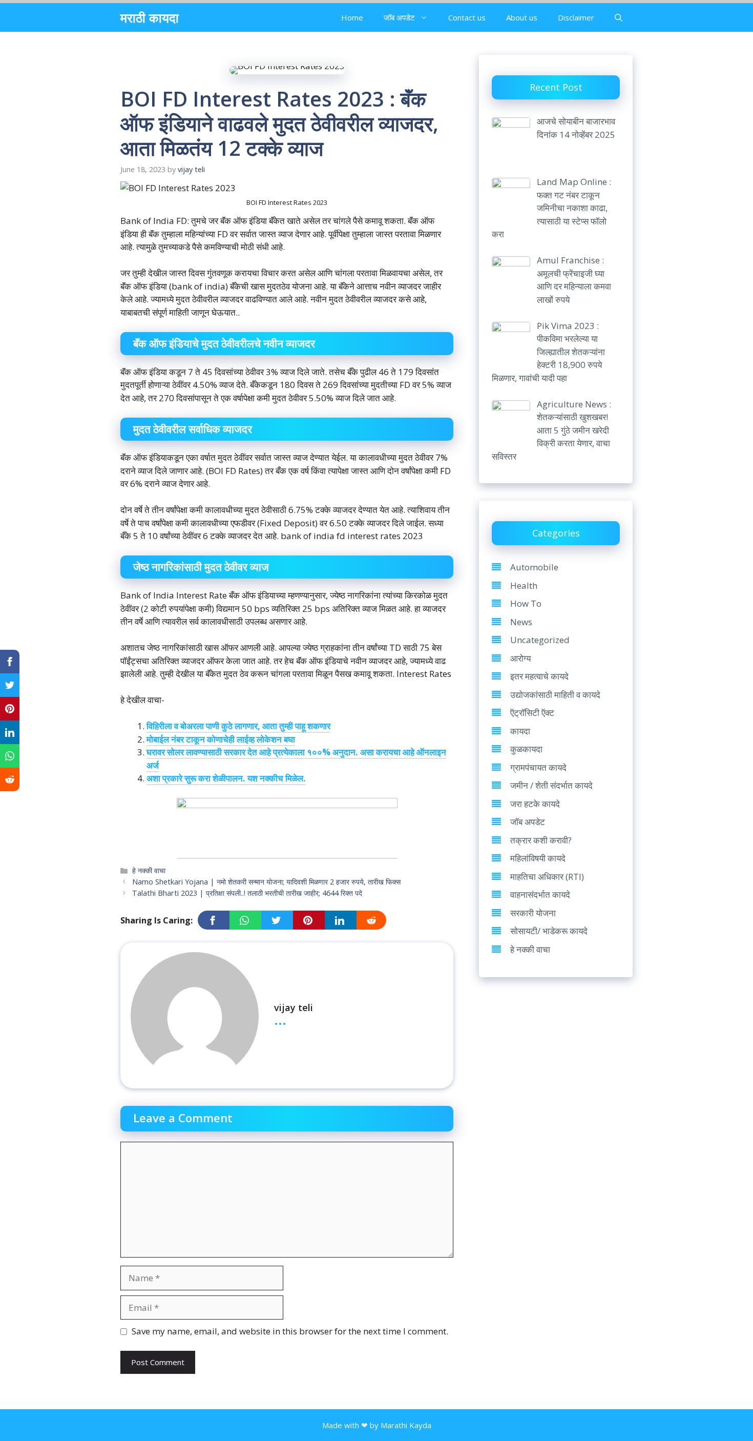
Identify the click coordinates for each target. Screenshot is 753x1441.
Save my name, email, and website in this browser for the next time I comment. (290, 1331)
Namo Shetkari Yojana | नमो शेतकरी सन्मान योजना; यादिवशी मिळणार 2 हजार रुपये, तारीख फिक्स (266, 882)
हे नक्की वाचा (148, 870)
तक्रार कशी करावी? (541, 840)
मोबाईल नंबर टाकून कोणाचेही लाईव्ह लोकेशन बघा (221, 739)
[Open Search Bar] (618, 17)
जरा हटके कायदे (535, 804)
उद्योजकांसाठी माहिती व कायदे (555, 695)
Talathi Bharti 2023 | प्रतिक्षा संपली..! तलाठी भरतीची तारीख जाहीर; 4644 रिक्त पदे (247, 893)
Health (523, 585)
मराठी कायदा (149, 17)
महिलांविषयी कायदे (538, 858)
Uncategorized (540, 640)
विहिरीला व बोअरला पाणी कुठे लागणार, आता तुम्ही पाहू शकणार (238, 726)
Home (352, 17)
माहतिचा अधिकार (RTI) (547, 876)
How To (525, 603)
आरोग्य (520, 658)
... (280, 1019)
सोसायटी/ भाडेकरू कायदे (549, 931)
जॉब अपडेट (399, 17)
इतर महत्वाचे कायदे (539, 676)
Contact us (467, 17)
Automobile (534, 567)
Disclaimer (576, 17)
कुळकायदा (526, 749)
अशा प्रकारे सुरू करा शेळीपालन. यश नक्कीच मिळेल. (226, 778)
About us (521, 17)
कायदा (520, 731)
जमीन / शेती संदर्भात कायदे (551, 785)
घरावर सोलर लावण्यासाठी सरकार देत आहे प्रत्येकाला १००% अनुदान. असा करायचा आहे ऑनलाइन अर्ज (296, 758)
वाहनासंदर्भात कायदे (540, 894)
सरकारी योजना (533, 913)
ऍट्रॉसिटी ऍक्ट (532, 712)
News (521, 622)
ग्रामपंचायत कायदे (538, 767)
